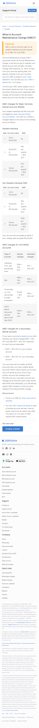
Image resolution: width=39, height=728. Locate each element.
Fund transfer (6, 493)
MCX (11, 713)
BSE (7, 713)
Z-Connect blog (7, 527)
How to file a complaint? (10, 512)
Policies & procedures (8, 717)
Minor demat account (9, 475)
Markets (4, 591)
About (4, 539)
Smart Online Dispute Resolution (11, 643)
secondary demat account (23, 336)
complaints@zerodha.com (23, 622)
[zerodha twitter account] (3, 448)
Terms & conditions (20, 713)
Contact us (5, 505)
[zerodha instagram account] (10, 448)
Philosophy (5, 543)
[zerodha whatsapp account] (7, 454)
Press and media (7, 546)
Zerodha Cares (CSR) (9, 553)
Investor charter (22, 721)
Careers (4, 550)
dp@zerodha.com (13, 624)
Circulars (5, 523)
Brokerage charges (8, 576)
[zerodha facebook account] (7, 448)
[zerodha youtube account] (3, 454)
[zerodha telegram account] (11, 454)
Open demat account (9, 471)
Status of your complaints (10, 516)
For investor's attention (9, 721)
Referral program (7, 564)
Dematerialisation (7, 490)
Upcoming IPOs (7, 573)
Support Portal (9, 10)
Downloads (5, 530)
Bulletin (4, 520)
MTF (3, 497)
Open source (6, 561)
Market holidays (7, 580)
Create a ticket (13, 429)
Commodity (5, 486)
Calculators (5, 587)
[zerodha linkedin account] (14, 448)
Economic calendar (8, 583)
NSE (3, 713)
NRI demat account (8, 479)
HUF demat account (8, 482)
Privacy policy (21, 717)
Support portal (7, 509)
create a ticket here (12, 710)
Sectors (4, 594)
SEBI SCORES (25, 632)
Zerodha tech (6, 557)
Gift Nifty (5, 598)
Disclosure (30, 717)
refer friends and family (21, 406)
